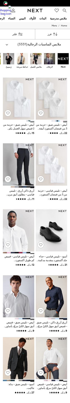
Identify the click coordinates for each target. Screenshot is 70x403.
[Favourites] (57, 10)
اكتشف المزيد (39, 392)
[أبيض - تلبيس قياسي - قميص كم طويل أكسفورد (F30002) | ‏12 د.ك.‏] (18, 230)
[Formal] (8, 59)
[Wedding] (49, 59)
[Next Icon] (35, 10)
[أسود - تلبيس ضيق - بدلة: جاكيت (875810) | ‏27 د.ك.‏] (18, 358)
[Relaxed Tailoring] (22, 59)
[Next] (63, 59)
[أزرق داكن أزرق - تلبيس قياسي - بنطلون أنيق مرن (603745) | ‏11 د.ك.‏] (18, 164)
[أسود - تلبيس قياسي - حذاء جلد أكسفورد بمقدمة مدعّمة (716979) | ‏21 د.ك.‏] (51, 230)
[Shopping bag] (5, 10)
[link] (65, 10)
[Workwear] (36, 59)
